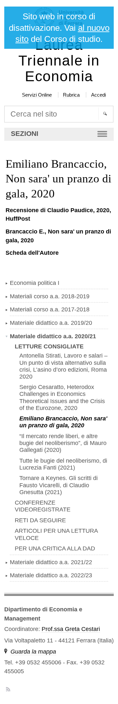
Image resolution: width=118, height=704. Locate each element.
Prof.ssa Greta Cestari (71, 629)
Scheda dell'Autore (32, 253)
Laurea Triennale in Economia (58, 60)
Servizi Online (37, 95)
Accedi (98, 95)
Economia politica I (34, 283)
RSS (8, 689)
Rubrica (71, 95)
